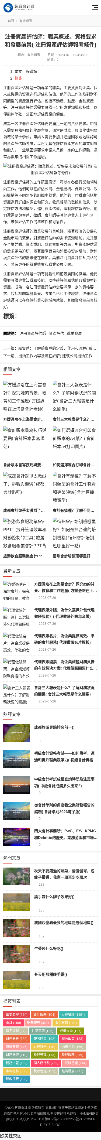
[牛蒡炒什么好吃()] (16, 955)
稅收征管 (16, 1079)
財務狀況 (16, 1055)
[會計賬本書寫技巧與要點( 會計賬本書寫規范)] (25, 443)
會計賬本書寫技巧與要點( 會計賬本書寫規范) (41, 465)
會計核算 (66, 1023)
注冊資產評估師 (33, 333)
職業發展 (74, 333)
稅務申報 (16, 1063)
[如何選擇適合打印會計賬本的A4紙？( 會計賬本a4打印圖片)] (75, 443)
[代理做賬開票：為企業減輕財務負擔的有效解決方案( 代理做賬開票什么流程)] (16, 668)
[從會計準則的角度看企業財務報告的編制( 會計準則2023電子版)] (16, 812)
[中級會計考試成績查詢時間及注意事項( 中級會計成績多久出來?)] (16, 786)
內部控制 (72, 1047)
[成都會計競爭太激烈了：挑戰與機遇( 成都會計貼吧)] (25, 489)
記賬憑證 (75, 1063)
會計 (13, 1023)
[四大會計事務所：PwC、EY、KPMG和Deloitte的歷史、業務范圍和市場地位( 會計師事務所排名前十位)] (16, 838)
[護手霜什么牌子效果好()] (16, 903)
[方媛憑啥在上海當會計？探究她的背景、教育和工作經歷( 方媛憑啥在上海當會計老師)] (25, 398)
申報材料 (16, 1071)
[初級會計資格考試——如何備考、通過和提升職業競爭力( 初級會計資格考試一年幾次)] (16, 760)
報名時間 (44, 1039)
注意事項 (42, 1031)
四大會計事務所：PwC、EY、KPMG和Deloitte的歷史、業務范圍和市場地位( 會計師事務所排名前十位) (65, 837)
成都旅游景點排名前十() (54, 727)
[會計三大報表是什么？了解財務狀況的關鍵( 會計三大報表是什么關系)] (75, 398)
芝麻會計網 (22, 7)
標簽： (20, 78)
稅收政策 (72, 1039)
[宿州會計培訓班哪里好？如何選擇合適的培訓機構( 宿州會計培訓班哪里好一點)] (75, 534)
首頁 (11, 21)
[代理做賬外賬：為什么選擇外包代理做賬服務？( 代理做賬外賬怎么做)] (16, 617)
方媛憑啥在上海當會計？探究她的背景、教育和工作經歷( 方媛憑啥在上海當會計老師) (65, 590)
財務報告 (44, 1047)
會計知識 (25, 21)
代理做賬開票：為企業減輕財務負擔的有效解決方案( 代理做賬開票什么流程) (65, 668)
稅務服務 (72, 1055)
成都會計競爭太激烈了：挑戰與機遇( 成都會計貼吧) (46, 510)
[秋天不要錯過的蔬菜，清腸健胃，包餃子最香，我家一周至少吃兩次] (16, 878)
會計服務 (44, 1015)
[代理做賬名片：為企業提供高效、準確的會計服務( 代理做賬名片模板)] (16, 643)
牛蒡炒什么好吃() (48, 948)
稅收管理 (44, 1071)
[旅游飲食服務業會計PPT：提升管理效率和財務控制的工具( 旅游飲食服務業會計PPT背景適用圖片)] (25, 534)
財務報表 (38, 1023)
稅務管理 (44, 1055)
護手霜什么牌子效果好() (54, 897)
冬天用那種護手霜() (50, 974)
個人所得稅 (46, 1063)
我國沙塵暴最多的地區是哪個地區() (63, 922)
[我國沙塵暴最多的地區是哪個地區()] (16, 929)
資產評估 (56, 333)
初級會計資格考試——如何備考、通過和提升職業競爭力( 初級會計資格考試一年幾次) (65, 760)
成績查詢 (70, 1031)
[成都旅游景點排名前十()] (16, 734)
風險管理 (16, 1047)
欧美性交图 (11, 1136)
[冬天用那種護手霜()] (16, 981)
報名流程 (16, 1031)
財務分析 (16, 1039)
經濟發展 (72, 1071)
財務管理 (73, 1015)
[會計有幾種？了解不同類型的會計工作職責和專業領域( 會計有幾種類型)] (75, 489)
